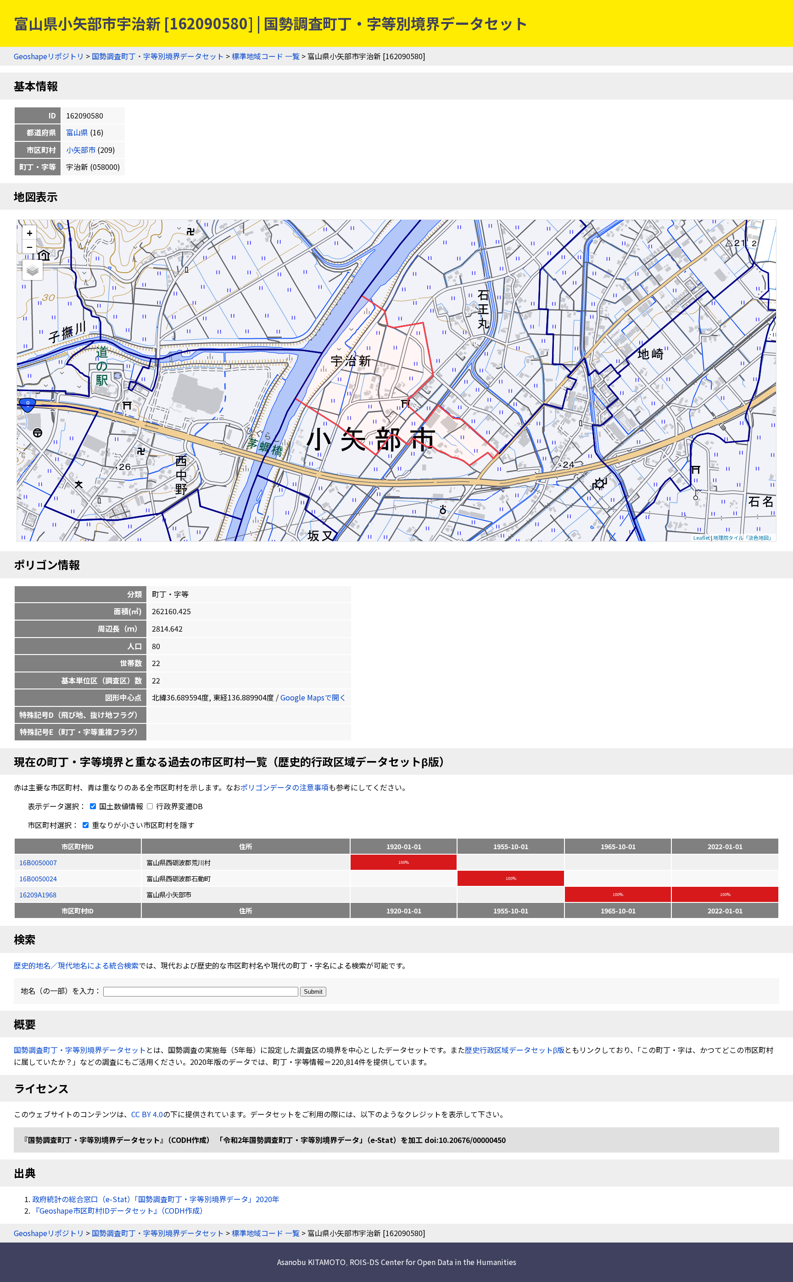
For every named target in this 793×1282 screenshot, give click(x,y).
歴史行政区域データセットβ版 (514, 1049)
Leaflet (701, 537)
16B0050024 (38, 878)
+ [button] (30, 232)
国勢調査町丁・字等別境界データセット (158, 56)
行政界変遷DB (178, 806)
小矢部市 (80, 149)
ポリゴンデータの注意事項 (284, 787)
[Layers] (32, 270)
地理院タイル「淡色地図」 (743, 537)
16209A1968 (37, 894)
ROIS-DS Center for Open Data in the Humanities (433, 1261)
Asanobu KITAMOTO (311, 1261)
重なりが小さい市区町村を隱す (142, 824)
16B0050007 (38, 862)
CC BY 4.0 (147, 1114)
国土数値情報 (121, 806)
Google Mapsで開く (313, 697)
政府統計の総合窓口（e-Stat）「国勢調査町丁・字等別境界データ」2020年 (155, 1198)
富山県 (77, 132)
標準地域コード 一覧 (266, 56)
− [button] (30, 246)
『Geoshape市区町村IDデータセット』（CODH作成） (119, 1210)
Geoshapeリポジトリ (49, 56)
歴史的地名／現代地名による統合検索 (76, 965)
